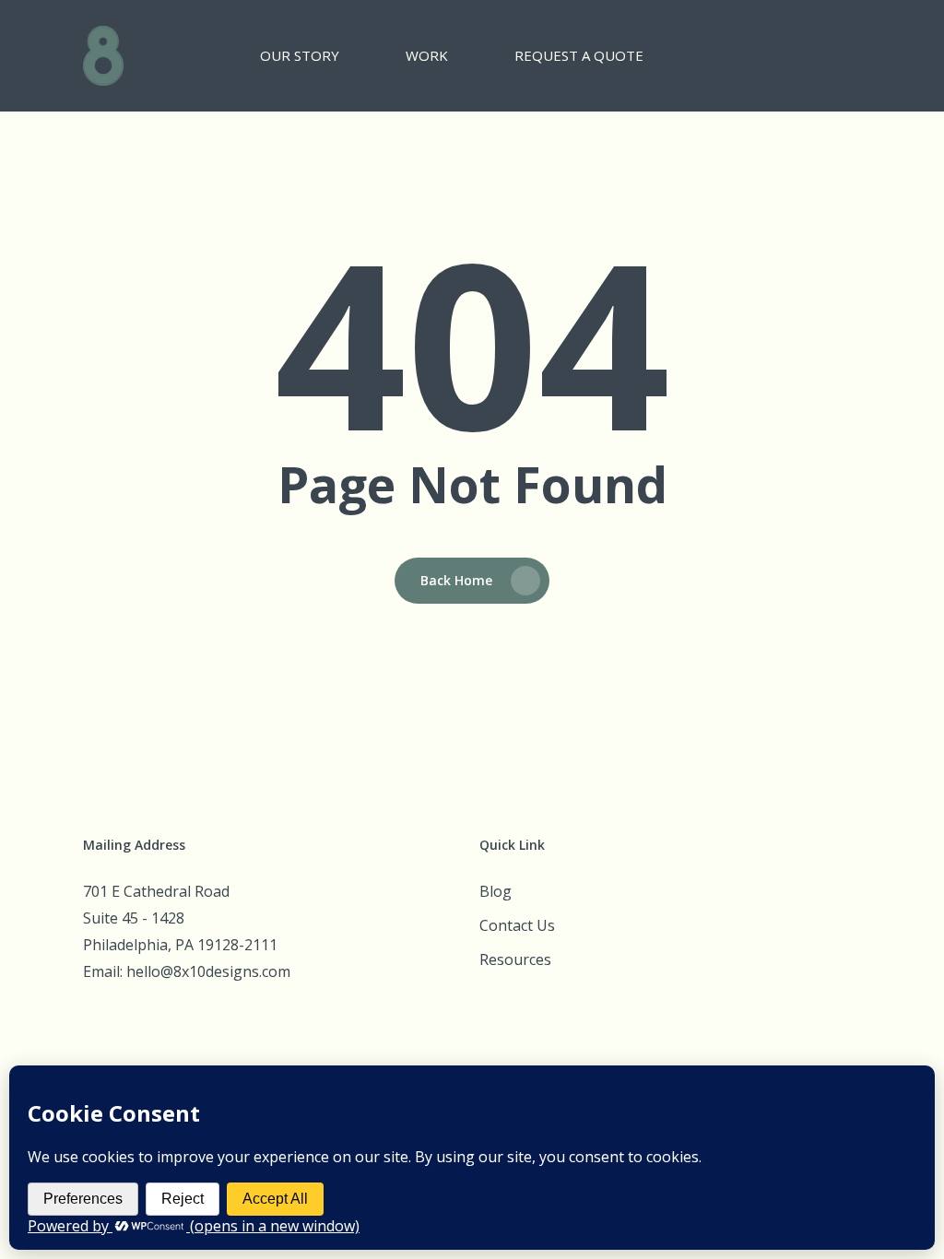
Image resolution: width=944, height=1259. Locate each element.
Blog (495, 891)
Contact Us (517, 925)
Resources (515, 959)
